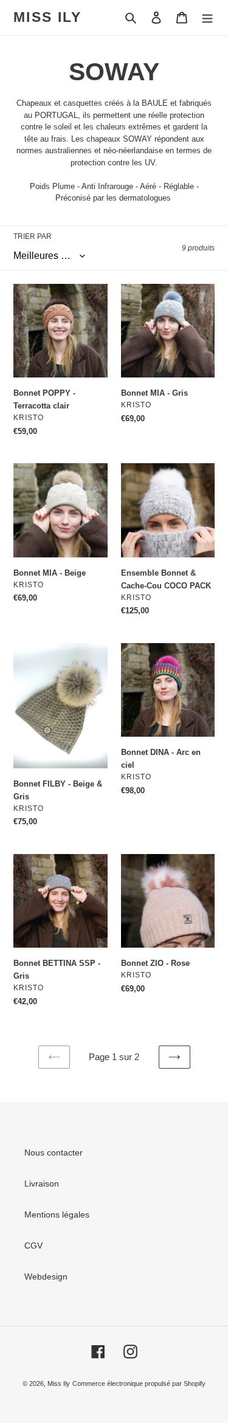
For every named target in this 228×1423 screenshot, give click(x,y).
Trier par (32, 236)
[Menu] (207, 17)
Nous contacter (53, 1152)
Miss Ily (47, 17)
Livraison (41, 1183)
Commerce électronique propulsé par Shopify (139, 1383)
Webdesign (45, 1276)
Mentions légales (56, 1214)
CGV (33, 1245)
